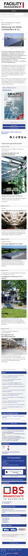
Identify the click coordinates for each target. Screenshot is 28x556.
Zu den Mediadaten (7, 502)
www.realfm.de (5, 519)
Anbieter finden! (14, 543)
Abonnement (14, 125)
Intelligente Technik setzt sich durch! (11, 277)
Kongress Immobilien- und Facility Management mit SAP (13, 437)
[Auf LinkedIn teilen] (19, 137)
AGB (9, 549)
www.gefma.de (5, 518)
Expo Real (15, 440)
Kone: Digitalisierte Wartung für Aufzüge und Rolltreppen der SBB (12, 394)
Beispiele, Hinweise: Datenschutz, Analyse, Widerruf (12, 479)
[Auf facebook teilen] (10, 137)
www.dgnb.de (5, 522)
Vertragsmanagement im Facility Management (13, 431)
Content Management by (7, 553)
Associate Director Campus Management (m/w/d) (13, 416)
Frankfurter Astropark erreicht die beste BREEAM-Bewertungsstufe (13, 376)
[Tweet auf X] (13, 137)
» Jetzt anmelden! (14, 476)
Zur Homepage (5, 503)
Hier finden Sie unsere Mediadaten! (10, 452)
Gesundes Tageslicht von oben (12, 244)
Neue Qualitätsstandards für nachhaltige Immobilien (11, 380)
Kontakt (19, 549)
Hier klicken (15, 472)
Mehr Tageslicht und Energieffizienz (13, 211)
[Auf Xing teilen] (16, 137)
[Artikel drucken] (25, 137)
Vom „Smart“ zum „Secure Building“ (13, 404)
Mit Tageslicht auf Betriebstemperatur (8, 335)
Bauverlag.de (4, 554)
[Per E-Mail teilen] (22, 137)
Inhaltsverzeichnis (14, 128)
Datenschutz (14, 549)
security (18, 439)
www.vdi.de (5, 520)
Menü (14, 11)
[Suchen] (25, 14)
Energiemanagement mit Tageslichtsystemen (10, 154)
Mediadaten (5, 453)
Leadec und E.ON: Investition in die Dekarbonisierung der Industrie (13, 401)
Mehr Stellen (14, 423)
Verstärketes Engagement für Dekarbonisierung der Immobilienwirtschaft (12, 383)
